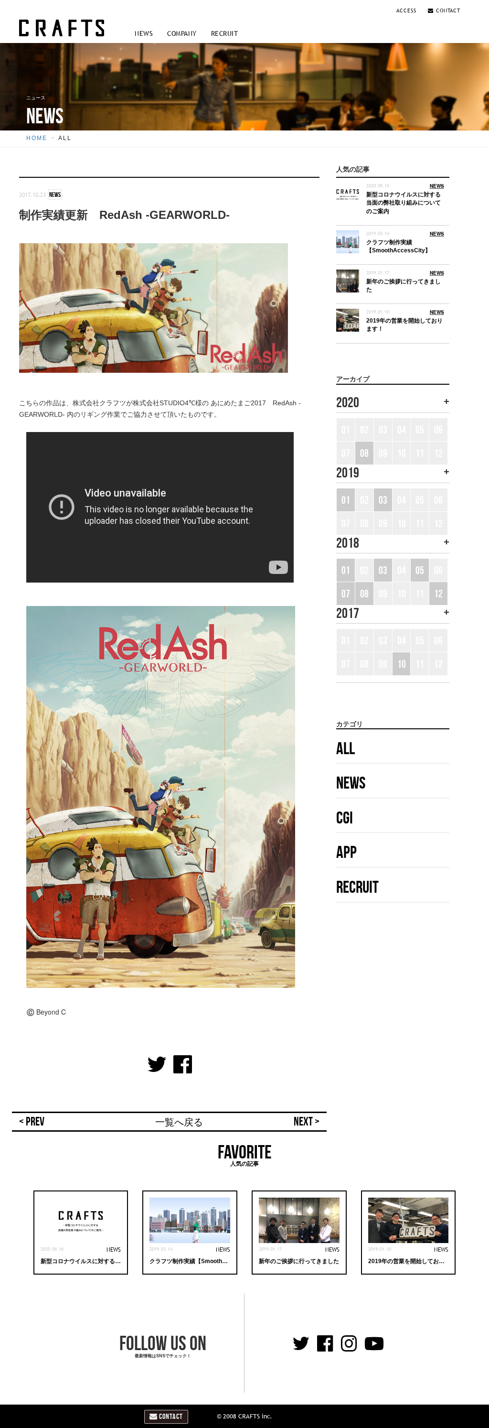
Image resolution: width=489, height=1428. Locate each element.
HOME (36, 138)
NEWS (144, 33)
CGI (344, 817)
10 (401, 664)
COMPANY (182, 33)
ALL (65, 138)
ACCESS (407, 10)
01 (345, 500)
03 (383, 500)
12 (438, 593)
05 (419, 570)
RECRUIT (224, 33)
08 (364, 453)
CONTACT (447, 10)
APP (346, 852)
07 (345, 593)
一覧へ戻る (179, 1122)
